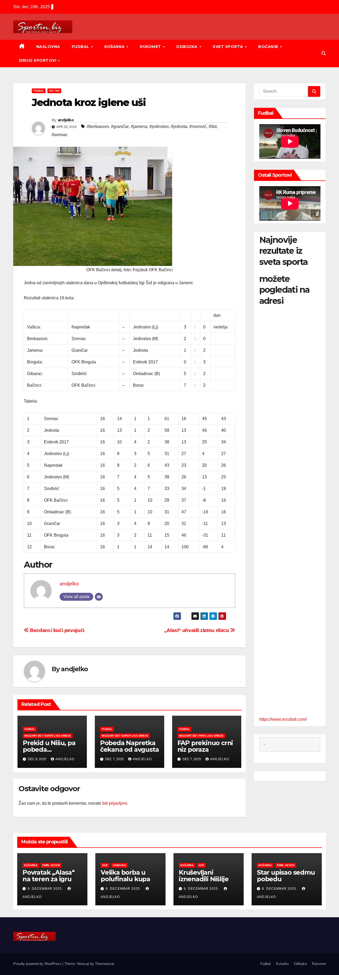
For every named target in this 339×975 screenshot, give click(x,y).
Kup (105, 865)
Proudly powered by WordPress (38, 964)
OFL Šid (54, 90)
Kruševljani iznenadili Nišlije (203, 876)
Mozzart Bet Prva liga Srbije (201, 735)
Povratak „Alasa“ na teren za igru (49, 876)
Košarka (115, 46)
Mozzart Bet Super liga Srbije (47, 735)
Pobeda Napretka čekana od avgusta (129, 746)
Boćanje (268, 46)
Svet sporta (228, 46)
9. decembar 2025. (46, 889)
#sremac (60, 134)
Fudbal (81, 46)
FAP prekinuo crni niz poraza (205, 746)
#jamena (139, 126)
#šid (213, 126)
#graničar (120, 126)
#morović (198, 126)
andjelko (66, 120)
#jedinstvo (159, 126)
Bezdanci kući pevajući (56, 630)
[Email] (99, 597)
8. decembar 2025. (280, 889)
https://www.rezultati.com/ (283, 719)
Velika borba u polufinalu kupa (125, 876)
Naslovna (48, 46)
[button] (324, 53)
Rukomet (151, 46)
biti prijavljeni (114, 803)
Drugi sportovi (38, 60)
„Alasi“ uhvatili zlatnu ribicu (197, 630)
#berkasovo (98, 126)
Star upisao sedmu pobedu (286, 876)
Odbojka (187, 46)
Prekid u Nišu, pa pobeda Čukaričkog (49, 749)
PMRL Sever (51, 865)
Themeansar (104, 964)
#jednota (179, 126)
